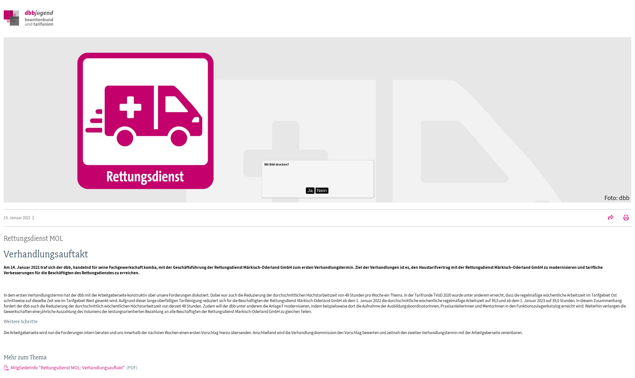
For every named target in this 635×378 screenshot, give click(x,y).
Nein (322, 190)
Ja (310, 190)
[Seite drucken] (623, 218)
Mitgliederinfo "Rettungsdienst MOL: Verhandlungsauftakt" (74, 368)
